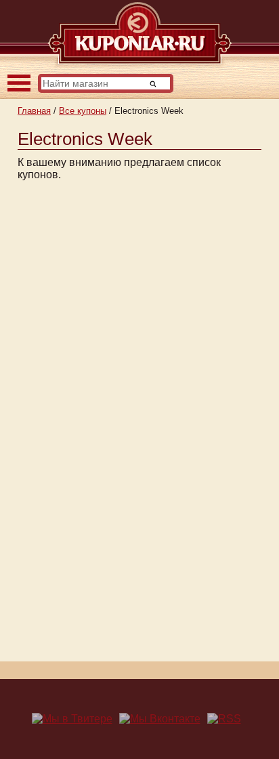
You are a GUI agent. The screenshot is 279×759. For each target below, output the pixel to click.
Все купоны (82, 111)
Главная (34, 111)
